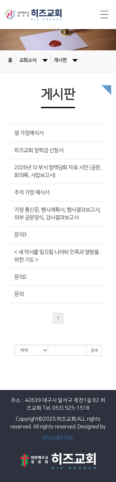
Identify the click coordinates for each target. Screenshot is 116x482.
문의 (19, 294)
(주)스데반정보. (58, 438)
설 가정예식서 (29, 133)
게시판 (60, 60)
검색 (94, 350)
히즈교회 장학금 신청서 (38, 150)
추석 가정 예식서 (31, 192)
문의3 (20, 235)
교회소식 (28, 60)
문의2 (20, 277)
